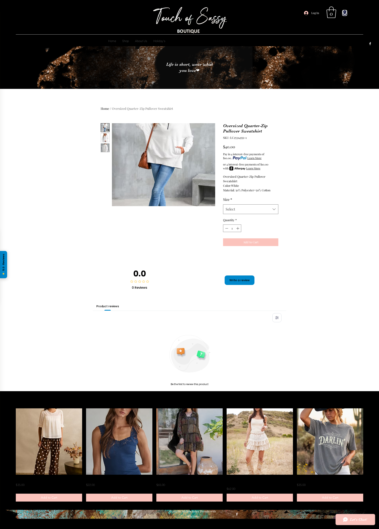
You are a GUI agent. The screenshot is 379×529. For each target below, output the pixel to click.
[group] (189, 455)
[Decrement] (226, 228)
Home (105, 108)
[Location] (344, 13)
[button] (331, 12)
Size (227, 199)
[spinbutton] (232, 228)
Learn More (254, 158)
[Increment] (238, 228)
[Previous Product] (10, 441)
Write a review (239, 280)
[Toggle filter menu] (276, 317)
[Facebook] (370, 44)
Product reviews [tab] (107, 306)
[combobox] (250, 209)
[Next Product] (368, 441)
